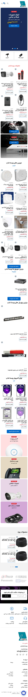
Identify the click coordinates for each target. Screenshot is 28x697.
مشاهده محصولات (14, 25)
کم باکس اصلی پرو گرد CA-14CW (8, 185)
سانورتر (11, 108)
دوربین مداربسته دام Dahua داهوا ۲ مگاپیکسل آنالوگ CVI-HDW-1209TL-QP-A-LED (7, 233)
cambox (25, 182)
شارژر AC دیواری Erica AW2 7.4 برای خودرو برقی (21, 109)
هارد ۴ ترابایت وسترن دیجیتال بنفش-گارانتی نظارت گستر (22, 422)
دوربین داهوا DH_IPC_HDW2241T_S (21, 257)
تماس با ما (25, 643)
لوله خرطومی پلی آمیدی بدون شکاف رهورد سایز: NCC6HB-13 (8, 554)
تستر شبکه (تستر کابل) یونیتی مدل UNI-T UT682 (22, 85)
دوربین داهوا (7, 229)
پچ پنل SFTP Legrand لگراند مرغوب (18, 334)
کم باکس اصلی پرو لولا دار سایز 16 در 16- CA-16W (21, 208)
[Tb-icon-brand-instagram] (20, 655)
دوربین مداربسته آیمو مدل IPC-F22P (7, 257)
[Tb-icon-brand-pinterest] (17, 655)
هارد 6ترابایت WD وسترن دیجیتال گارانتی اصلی (7, 421)
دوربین (7, 57)
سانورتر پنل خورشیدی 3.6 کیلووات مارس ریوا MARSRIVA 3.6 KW (7, 112)
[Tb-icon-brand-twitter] (23, 655)
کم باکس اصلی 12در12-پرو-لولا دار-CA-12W (7, 208)
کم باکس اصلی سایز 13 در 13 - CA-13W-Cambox (21, 231)
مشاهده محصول (14, 142)
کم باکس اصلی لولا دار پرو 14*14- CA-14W (21, 185)
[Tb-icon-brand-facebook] (26, 655)
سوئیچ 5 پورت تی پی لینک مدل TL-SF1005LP (21, 289)
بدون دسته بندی (12, 537)
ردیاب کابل (18, 81)
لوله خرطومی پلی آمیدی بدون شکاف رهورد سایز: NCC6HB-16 (8, 540)
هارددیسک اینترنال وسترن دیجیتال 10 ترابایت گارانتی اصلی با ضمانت (21, 399)
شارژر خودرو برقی (23, 107)
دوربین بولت (20, 57)
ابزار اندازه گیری (24, 81)
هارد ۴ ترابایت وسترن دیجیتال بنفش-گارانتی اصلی (8, 399)
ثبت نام (6, 596)
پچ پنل (25, 332)
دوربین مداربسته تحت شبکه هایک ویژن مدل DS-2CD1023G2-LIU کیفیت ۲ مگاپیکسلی (7, 85)
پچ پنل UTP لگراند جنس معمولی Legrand (17, 370)
